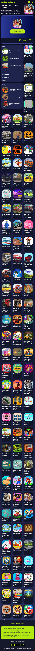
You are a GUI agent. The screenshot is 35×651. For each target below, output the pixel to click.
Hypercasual (5, 74)
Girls (3, 46)
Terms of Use (13, 641)
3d (3, 71)
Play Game (17, 31)
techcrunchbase (8, 2)
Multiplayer (5, 77)
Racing (4, 85)
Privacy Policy (21, 641)
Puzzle (4, 80)
